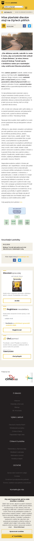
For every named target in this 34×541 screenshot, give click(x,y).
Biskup (17, 407)
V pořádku (18, 536)
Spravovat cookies (17, 531)
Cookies (17, 476)
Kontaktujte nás (23, 256)
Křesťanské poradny (17, 428)
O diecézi (17, 393)
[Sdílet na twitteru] (29, 25)
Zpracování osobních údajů (17, 473)
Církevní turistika (17, 441)
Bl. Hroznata (17, 410)
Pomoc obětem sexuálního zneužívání (17, 483)
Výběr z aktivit (17, 417)
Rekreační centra (17, 455)
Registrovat (17, 330)
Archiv (17, 301)
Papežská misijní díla (17, 434)
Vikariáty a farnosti (17, 404)
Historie (17, 401)
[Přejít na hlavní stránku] (9, 3)
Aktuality (8, 12)
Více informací (19, 527)
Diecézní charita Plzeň (17, 425)
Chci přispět (17, 356)
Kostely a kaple (17, 459)
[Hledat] (3, 8)
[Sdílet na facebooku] (24, 25)
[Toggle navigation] (26, 8)
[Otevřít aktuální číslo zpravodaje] (17, 285)
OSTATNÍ (17, 465)
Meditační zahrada (17, 452)
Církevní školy (17, 431)
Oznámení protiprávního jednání (17, 479)
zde (21, 202)
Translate (18, 9)
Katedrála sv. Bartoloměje (17, 449)
